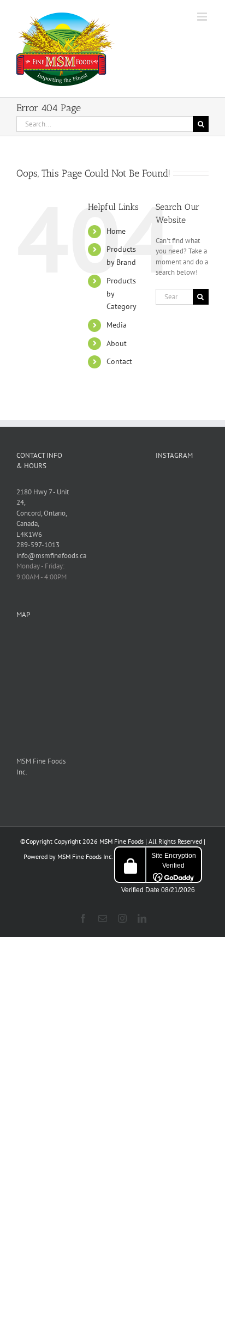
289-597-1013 (38, 544)
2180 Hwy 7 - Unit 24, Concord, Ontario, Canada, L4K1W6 (42, 513)
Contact (119, 361)
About (116, 343)
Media (116, 325)
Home (116, 231)
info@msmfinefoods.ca (51, 555)
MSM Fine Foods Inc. (84, 856)
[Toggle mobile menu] (203, 16)
